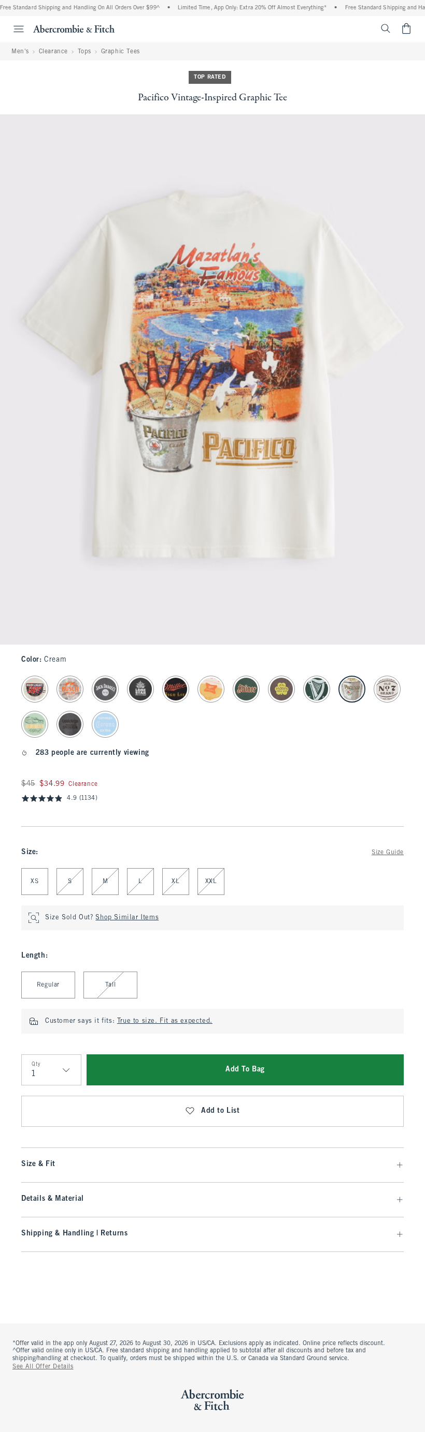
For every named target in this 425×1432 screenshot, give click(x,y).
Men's (20, 52)
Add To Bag (245, 1069)
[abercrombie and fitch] (74, 28)
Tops (84, 52)
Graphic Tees (120, 52)
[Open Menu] (13, 29)
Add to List (220, 1111)
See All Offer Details (43, 1367)
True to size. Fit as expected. (164, 1021)
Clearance (53, 52)
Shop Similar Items (127, 918)
